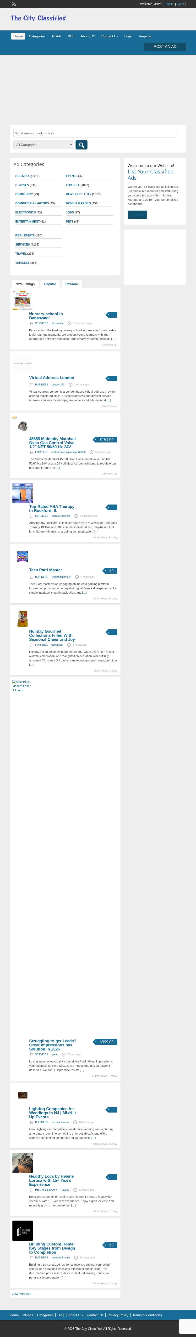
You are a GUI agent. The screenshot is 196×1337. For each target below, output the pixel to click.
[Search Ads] (81, 144)
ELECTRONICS (25, 212)
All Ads (57, 36)
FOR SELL (73, 185)
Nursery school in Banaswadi (46, 316)
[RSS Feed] (14, 4)
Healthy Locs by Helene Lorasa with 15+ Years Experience (51, 1180)
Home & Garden (78, 203)
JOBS (70, 212)
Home (18, 36)
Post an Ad (165, 47)
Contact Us (109, 36)
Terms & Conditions (147, 1315)
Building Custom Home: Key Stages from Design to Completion (52, 1248)
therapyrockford (61, 515)
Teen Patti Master (45, 570)
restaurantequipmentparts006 (68, 452)
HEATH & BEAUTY (78, 194)
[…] (113, 339)
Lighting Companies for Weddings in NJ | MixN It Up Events (52, 1113)
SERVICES (41, 323)
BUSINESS (41, 384)
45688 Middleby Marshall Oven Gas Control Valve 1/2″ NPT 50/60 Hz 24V (52, 442)
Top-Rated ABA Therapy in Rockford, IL (51, 508)
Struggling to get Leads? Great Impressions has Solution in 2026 (52, 1045)
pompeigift (57, 644)
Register (168, 4)
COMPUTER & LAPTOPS (32, 203)
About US (88, 36)
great (55, 1054)
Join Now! (137, 214)
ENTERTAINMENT (27, 221)
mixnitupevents (60, 1122)
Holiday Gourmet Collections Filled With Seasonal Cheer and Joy (52, 635)
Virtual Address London (51, 377)
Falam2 (65, 1189)
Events (71, 176)
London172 (58, 384)
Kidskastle (58, 323)
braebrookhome (61, 1257)
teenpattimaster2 (61, 576)
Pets (69, 221)
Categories (37, 36)
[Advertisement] (98, 89)
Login (180, 4)
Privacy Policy (118, 1315)
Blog (71, 36)
